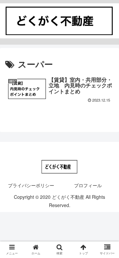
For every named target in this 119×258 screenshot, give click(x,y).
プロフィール (88, 185)
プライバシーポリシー (31, 185)
